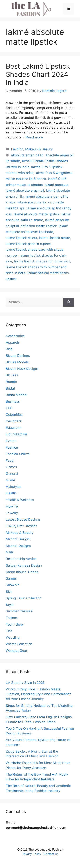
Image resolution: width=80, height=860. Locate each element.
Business (13, 401)
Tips (9, 631)
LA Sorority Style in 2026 (25, 683)
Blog (9, 349)
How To (12, 506)
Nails (10, 552)
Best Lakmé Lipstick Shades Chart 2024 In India (38, 74)
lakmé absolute (57, 185)
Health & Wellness (20, 500)
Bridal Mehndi (16, 395)
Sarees (11, 578)
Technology (15, 624)
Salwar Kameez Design (24, 565)
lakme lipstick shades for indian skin (42, 261)
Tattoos (12, 618)
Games (11, 467)
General (12, 474)
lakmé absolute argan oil (25, 190)
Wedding (13, 637)
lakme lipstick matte (54, 238)
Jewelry (12, 513)
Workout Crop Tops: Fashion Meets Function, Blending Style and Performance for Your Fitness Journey (38, 694)
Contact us (50, 854)
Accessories (15, 336)
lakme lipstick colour (21, 238)
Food (10, 460)
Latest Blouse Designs (23, 519)
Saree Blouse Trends (22, 572)
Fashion (17, 149)
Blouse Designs (18, 355)
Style (10, 605)
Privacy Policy (31, 854)
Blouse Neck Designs (22, 369)
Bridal (10, 388)
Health (11, 493)
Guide (10, 480)
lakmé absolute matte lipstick (36, 214)
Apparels (13, 342)
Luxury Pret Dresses (21, 526)
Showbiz (12, 585)
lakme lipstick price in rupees (28, 244)
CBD (9, 408)
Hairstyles (13, 487)
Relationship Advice (21, 559)
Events (11, 441)
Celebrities (14, 415)
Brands (11, 382)
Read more (34, 137)
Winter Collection (19, 644)
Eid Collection (16, 434)
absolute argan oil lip (27, 155)
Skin (9, 592)
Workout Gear (16, 651)
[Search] (68, 302)
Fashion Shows (18, 454)
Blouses (12, 375)
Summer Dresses (19, 611)
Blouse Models (17, 362)
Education (13, 428)
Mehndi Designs (18, 539)
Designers (13, 421)
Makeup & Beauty (39, 149)
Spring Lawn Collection (24, 598)
